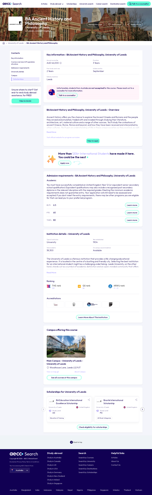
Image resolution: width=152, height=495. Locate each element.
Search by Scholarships (87, 472)
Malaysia (60, 490)
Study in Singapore (54, 483)
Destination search (118, 4)
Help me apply (92, 141)
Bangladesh (26, 490)
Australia (13, 490)
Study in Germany (54, 472)
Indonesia (48, 490)
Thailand (127, 490)
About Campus (80, 372)
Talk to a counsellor (140, 4)
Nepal (70, 490)
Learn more (132, 205)
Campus (14, 75)
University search (86, 4)
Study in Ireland (53, 479)
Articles (44, 4)
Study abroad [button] (55, 4)
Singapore (104, 490)
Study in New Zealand (56, 476)
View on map (52, 372)
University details (17, 72)
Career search (102, 4)
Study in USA (52, 468)
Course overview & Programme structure (23, 63)
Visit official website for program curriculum (63, 137)
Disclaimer (13, 462)
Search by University (86, 461)
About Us (115, 461)
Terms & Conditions (32, 462)
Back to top (78, 442)
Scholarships (71, 4)
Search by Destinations (87, 468)
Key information (17, 58)
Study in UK (52, 465)
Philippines (91, 490)
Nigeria (80, 490)
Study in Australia (54, 457)
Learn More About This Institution (93, 317)
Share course (135, 24)
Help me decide (25, 101)
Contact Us (115, 465)
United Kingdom (43, 30)
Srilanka (116, 490)
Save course (116, 24)
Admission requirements (20, 68)
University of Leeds (37, 27)
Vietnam (138, 490)
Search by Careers (86, 465)
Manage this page (95, 24)
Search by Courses (86, 457)
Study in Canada (53, 461)
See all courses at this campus (64, 377)
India (37, 490)
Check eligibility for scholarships (93, 427)
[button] (142, 409)
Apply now (64, 163)
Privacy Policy (21, 462)
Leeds (31, 30)
